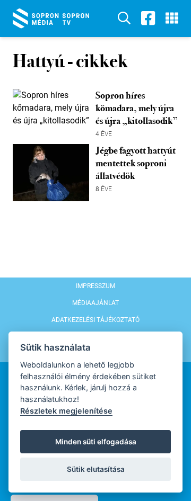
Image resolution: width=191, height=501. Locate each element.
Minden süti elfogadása (95, 441)
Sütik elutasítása (96, 469)
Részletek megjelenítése (66, 410)
